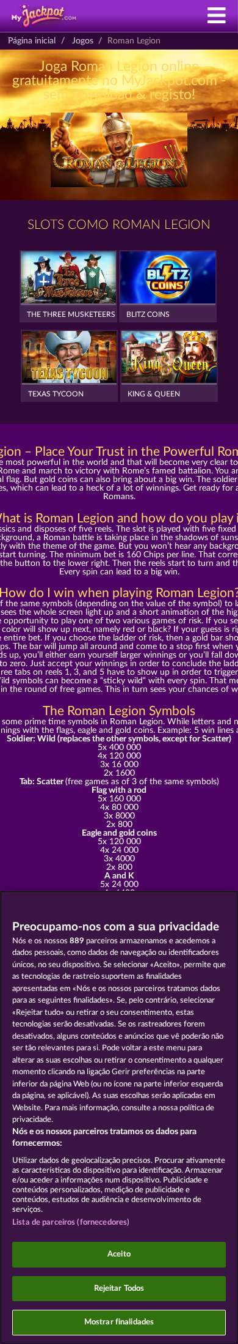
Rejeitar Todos (119, 1289)
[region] (119, 1117)
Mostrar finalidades (119, 1322)
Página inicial (32, 41)
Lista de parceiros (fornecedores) (70, 1223)
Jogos (82, 41)
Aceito (119, 1254)
